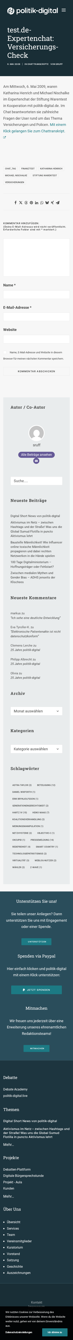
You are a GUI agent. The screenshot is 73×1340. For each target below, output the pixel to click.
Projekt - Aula (12, 1182)
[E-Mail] (36, 461)
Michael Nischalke (16, 175)
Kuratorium (15, 1247)
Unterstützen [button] (37, 941)
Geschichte (15, 1266)
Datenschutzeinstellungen (18, 1332)
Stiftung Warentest (45, 175)
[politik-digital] (32, 11)
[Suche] (36, 481)
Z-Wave (36, 867)
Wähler (18, 867)
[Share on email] (57, 202)
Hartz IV (19, 812)
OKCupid (18, 840)
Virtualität (20, 860)
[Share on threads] (26, 202)
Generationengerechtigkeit (30, 805)
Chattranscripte (38, 64)
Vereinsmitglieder (19, 1241)
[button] (63, 10)
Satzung (13, 1260)
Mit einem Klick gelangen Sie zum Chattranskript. (34, 127)
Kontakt (36, 1302)
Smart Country (47, 847)
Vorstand (13, 1254)
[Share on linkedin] (36, 202)
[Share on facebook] (15, 202)
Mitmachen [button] (37, 1048)
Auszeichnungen (19, 1273)
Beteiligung (46, 785)
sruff (59, 64)
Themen (11, 1109)
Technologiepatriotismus (29, 853)
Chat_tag (10, 168)
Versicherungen (14, 182)
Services (13, 1228)
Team (11, 1235)
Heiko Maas (40, 812)
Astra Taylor (22, 785)
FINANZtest (28, 168)
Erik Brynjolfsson (25, 799)
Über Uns (12, 1209)
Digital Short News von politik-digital (30, 1121)
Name (9, 285)
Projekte (11, 1157)
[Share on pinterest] (31, 202)
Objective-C (46, 833)
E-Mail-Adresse (17, 307)
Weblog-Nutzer (45, 860)
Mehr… (8, 1144)
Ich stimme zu (55, 1332)
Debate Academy (15, 1089)
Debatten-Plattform (17, 1169)
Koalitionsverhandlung (28, 819)
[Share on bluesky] (47, 202)
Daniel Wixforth (23, 792)
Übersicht (13, 1222)
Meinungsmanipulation (27, 826)
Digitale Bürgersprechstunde (23, 1176)
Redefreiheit (21, 847)
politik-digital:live (15, 1096)
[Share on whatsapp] (41, 202)
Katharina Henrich (51, 168)
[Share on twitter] (20, 202)
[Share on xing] (52, 202)
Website (10, 329)
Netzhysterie (22, 833)
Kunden (8, 1188)
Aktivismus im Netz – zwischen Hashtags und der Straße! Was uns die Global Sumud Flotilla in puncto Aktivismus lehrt (36, 1133)
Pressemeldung (42, 840)
